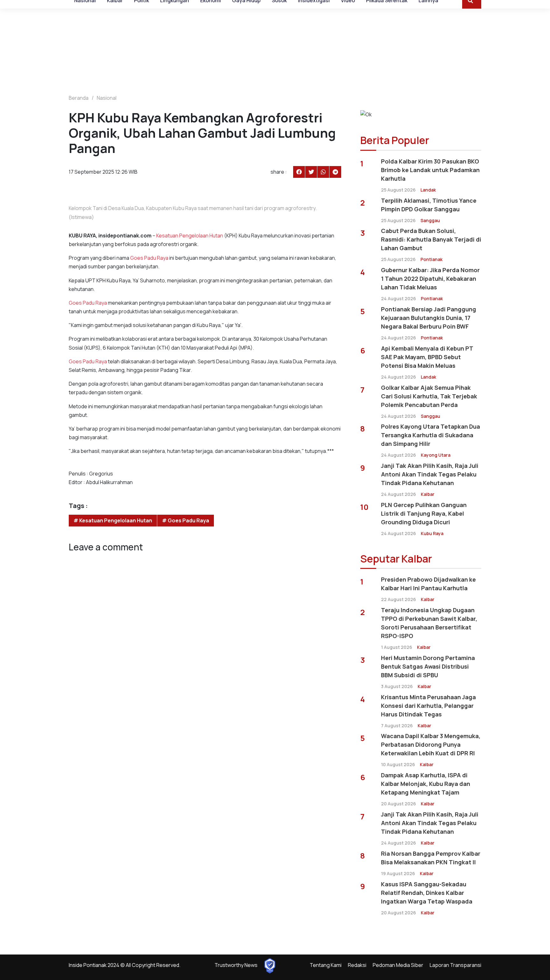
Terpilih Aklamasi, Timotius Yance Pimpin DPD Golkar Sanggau (428, 205)
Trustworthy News (236, 965)
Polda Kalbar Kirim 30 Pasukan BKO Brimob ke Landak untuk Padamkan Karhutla (430, 169)
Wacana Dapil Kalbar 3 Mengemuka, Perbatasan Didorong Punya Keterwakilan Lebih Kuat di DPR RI (430, 744)
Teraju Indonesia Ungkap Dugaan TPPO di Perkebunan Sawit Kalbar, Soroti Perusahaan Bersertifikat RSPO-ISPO (429, 623)
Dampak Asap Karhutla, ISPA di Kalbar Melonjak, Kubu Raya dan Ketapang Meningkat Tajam (425, 783)
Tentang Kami (326, 965)
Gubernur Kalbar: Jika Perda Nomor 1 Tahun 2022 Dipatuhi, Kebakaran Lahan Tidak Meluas (430, 278)
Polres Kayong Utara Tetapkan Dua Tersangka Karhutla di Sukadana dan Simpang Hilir (430, 435)
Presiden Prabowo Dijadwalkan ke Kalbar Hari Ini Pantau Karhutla (428, 584)
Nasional (106, 97)
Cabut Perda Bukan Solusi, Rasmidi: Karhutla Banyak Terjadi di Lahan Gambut (431, 239)
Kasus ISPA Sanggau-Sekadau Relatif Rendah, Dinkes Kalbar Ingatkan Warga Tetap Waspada (426, 892)
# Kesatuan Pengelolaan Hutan (113, 520)
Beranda (78, 97)
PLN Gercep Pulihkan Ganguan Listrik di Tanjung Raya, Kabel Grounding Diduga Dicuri (424, 513)
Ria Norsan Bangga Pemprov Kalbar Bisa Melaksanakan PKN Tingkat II (430, 858)
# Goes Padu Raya (185, 520)
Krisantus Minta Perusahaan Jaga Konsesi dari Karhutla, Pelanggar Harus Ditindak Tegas (428, 705)
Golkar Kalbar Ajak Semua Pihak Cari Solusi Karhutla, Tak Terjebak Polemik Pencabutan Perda (429, 396)
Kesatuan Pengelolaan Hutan (189, 235)
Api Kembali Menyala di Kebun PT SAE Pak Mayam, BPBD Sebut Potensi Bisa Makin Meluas (427, 357)
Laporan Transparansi (455, 965)
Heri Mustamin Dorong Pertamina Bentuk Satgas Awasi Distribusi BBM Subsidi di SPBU (428, 666)
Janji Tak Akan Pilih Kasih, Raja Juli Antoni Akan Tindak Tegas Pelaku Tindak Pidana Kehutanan (429, 474)
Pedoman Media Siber (398, 965)
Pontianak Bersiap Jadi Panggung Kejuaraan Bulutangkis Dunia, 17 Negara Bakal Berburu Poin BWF (428, 317)
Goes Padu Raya (149, 257)
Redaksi (357, 965)
